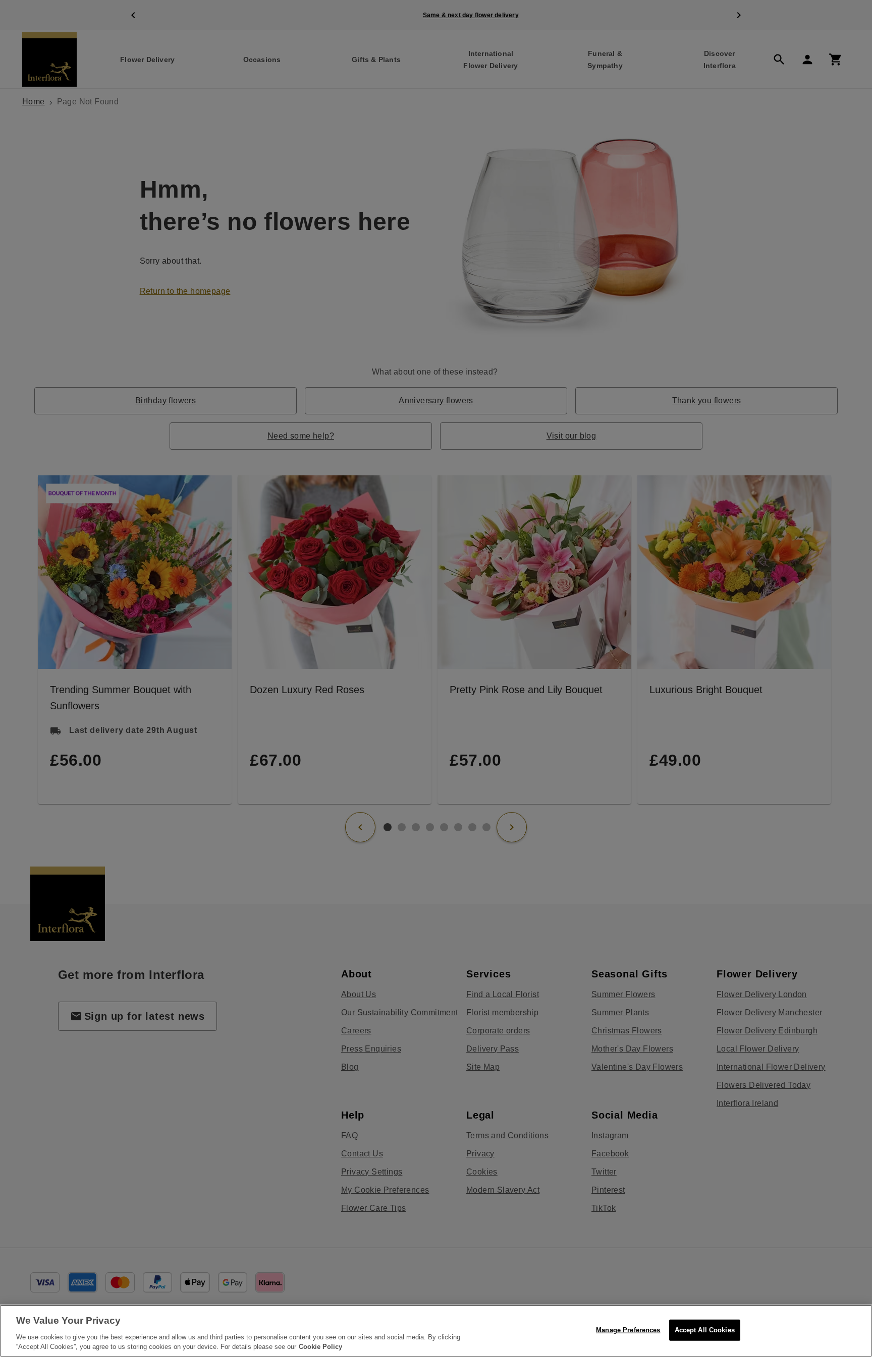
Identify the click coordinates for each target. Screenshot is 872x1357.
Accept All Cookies (705, 1330)
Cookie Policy (320, 1346)
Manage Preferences (628, 1330)
